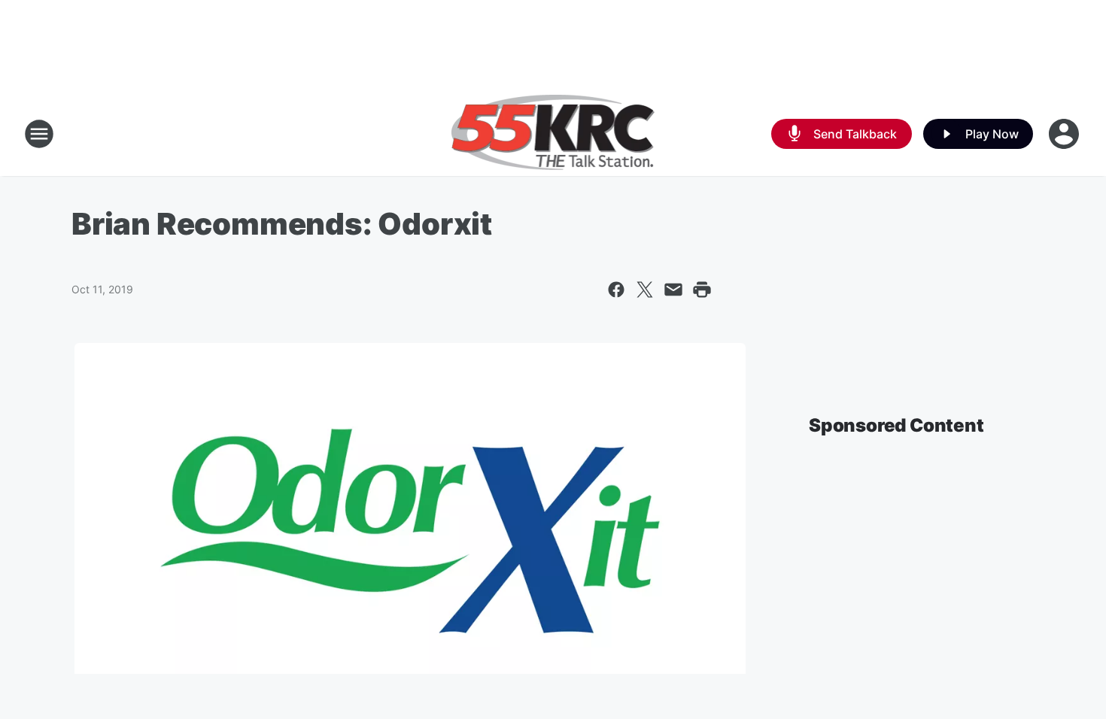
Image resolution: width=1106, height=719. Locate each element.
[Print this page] (702, 289)
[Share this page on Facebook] (616, 289)
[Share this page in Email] (673, 289)
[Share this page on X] (644, 289)
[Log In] (1065, 134)
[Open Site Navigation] (39, 134)
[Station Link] (553, 134)
